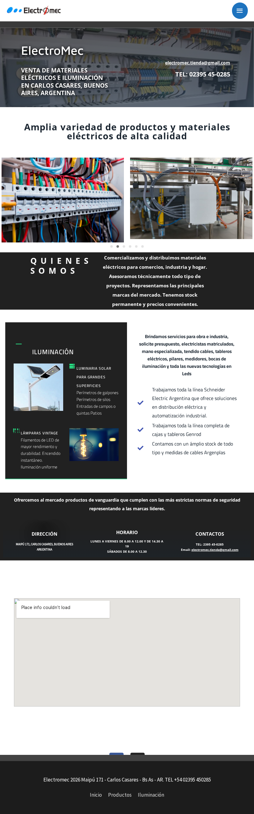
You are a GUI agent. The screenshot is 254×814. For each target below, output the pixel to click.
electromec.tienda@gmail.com (197, 63)
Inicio (96, 794)
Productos (120, 794)
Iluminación (151, 794)
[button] (111, 246)
